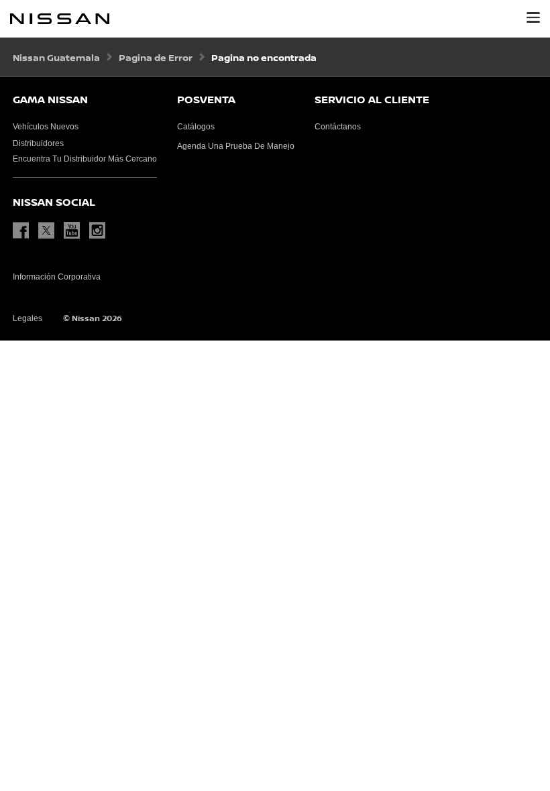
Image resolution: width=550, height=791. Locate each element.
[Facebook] (24, 230)
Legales (27, 318)
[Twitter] (49, 230)
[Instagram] (100, 230)
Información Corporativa (57, 277)
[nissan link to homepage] (59, 18)
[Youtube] (75, 230)
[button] (533, 17)
